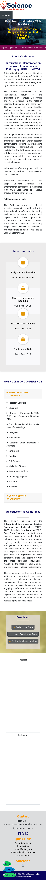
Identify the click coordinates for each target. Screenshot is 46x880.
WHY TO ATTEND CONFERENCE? (16, 497)
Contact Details (23, 855)
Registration (23, 846)
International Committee (23, 852)
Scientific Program (23, 849)
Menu (7, 15)
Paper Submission (23, 843)
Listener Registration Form (24, 634)
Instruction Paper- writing (24, 641)
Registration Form (24, 627)
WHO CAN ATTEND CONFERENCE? (17, 394)
